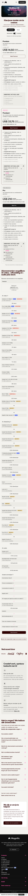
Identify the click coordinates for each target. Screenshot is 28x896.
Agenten (4, 869)
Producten (4, 855)
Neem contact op (5, 885)
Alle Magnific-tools (5, 874)
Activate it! (21, 894)
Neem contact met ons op (8, 795)
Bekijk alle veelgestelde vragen (10, 729)
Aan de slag (4, 877)
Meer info (17, 711)
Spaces (3, 857)
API (2, 871)
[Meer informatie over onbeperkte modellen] (23, 166)
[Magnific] (14, 839)
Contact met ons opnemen (12, 823)
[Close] (26, 894)
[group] (14, 30)
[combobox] (14, 281)
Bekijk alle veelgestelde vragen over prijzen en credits (13, 639)
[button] (14, 850)
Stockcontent (4, 866)
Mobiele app (4, 872)
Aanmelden (22, 2)
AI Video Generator (5, 862)
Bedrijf (3, 881)
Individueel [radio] (10, 29)
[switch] (14, 33)
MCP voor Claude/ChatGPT (8, 867)
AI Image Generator (5, 861)
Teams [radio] (18, 29)
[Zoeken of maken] (16, 2)
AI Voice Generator (5, 864)
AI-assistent (4, 859)
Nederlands (14, 849)
